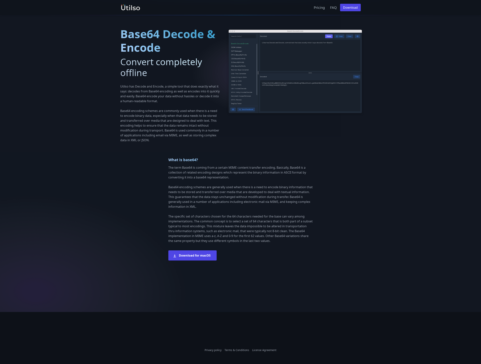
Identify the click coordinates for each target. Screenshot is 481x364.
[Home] (130, 7)
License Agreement (264, 350)
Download (350, 7)
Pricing (319, 7)
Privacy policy (213, 350)
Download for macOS (194, 255)
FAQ (333, 7)
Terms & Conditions (237, 350)
